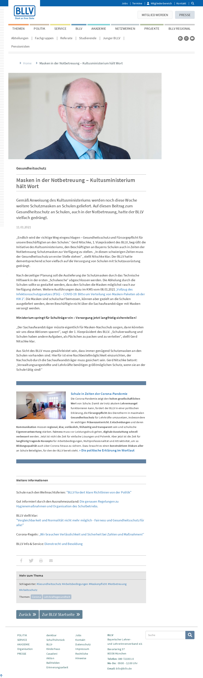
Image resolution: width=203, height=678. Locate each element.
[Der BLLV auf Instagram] (186, 38)
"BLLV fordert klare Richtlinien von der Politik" (99, 492)
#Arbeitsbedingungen (75, 584)
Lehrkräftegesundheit (57, 597)
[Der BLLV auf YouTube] (192, 38)
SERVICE (60, 28)
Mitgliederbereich (161, 3)
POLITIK (39, 28)
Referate (66, 38)
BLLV (79, 28)
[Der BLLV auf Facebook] (180, 38)
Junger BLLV (111, 38)
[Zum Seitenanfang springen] (1, 676)
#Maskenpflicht (98, 584)
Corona (36, 597)
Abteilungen (19, 38)
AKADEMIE (98, 28)
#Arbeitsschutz (28, 590)
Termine (137, 3)
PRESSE (185, 15)
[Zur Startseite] (24, 11)
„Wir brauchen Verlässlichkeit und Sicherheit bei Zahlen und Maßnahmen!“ (91, 534)
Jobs (125, 3)
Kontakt (181, 3)
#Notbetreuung (117, 584)
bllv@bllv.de (123, 668)
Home (27, 63)
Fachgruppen (44, 38)
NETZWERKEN (125, 28)
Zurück (25, 614)
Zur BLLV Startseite (59, 614)
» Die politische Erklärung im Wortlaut (107, 450)
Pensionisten (20, 46)
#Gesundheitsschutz (49, 584)
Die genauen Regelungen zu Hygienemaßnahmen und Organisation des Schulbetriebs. (67, 503)
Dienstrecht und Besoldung (63, 544)
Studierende (87, 38)
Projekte (152, 28)
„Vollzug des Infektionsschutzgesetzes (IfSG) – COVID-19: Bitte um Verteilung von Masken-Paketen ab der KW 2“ (80, 294)
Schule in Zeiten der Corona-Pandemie (99, 393)
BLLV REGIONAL (180, 28)
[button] (21, 561)
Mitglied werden (155, 15)
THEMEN (18, 28)
